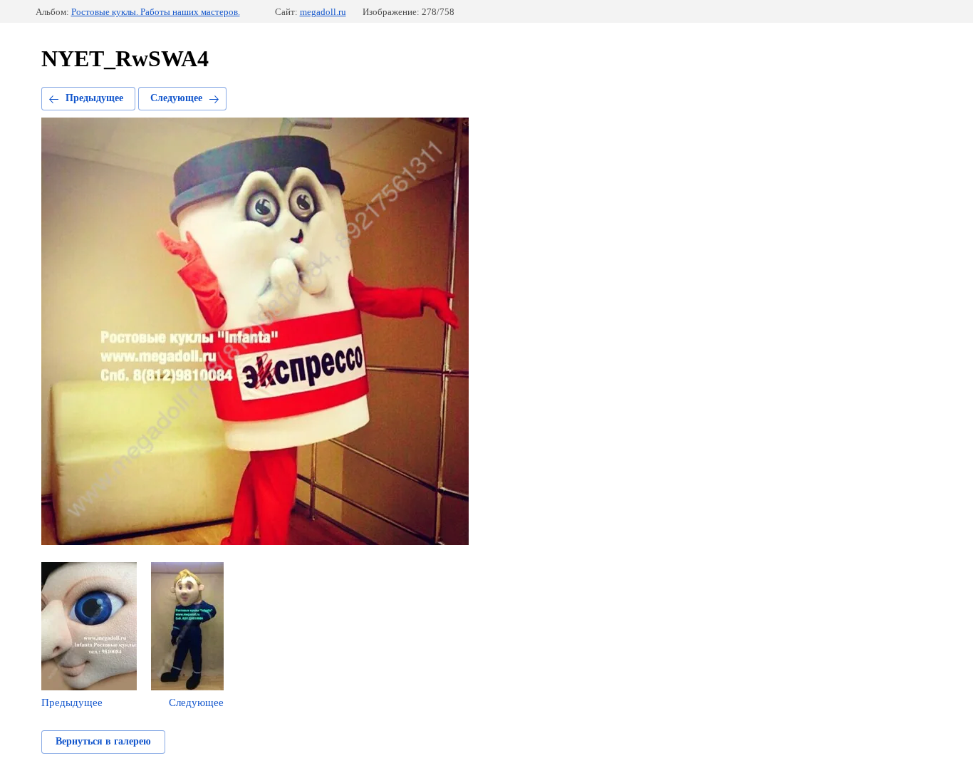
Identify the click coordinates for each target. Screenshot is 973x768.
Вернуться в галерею (103, 741)
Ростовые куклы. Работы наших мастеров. (155, 11)
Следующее (176, 98)
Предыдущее (94, 98)
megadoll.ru (323, 11)
